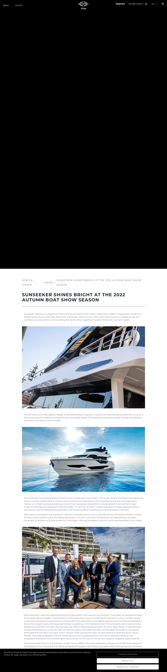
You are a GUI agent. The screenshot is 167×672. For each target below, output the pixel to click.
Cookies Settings (128, 654)
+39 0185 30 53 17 (135, 4)
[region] (83, 660)
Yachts (18, 5)
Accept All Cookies (128, 667)
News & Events (27, 282)
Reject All (128, 661)
